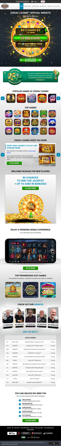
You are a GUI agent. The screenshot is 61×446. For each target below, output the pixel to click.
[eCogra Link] (48, 433)
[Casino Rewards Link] (23, 437)
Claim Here (30, 188)
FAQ (12, 427)
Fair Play (32, 427)
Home (21, 6)
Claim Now (30, 420)
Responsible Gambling (25, 427)
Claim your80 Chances (30, 60)
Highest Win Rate (30, 429)
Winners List (43, 6)
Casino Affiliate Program (49, 427)
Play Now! (56, 6)
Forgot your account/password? (22, 1)
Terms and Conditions (39, 427)
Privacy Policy (17, 427)
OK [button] (54, 443)
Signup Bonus (27, 6)
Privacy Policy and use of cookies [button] (10, 444)
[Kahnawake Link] (37, 433)
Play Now (10, 98)
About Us (9, 427)
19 (18, 433)
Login (42, 1)
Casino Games (35, 6)
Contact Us (50, 6)
